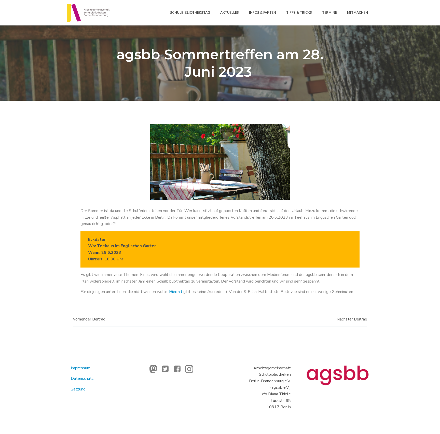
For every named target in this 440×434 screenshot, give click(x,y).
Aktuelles (229, 12)
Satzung (78, 389)
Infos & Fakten (262, 12)
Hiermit (175, 292)
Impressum (80, 368)
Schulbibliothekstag (190, 12)
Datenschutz (82, 378)
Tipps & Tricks (299, 12)
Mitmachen (357, 12)
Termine (329, 12)
